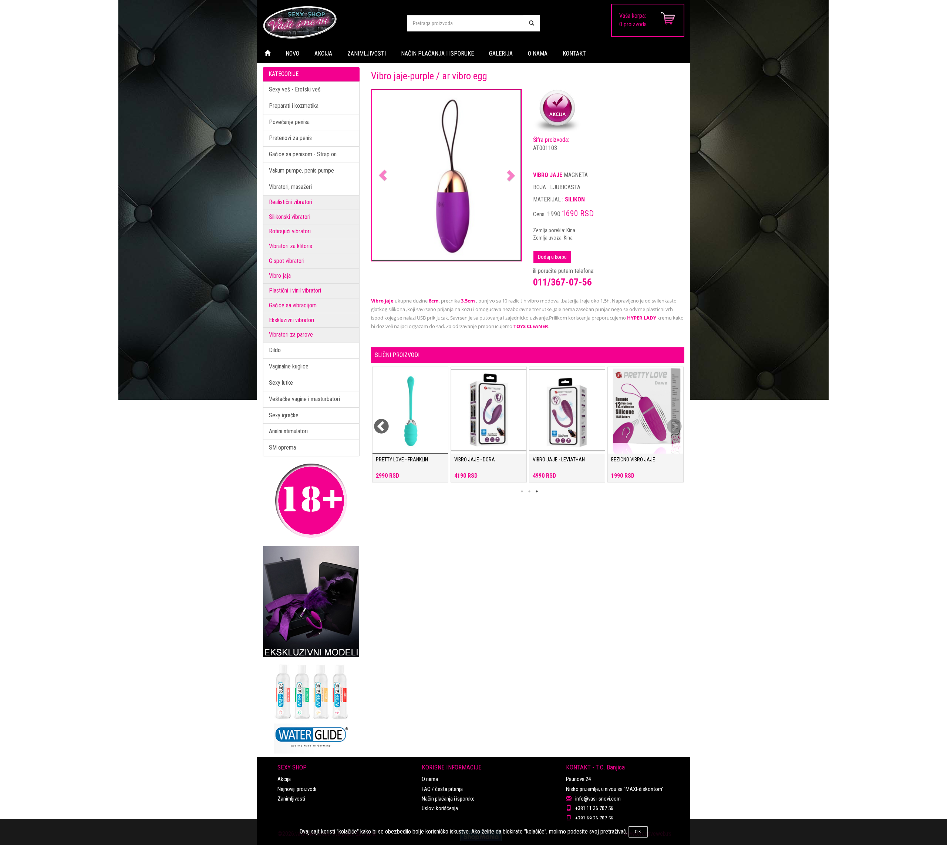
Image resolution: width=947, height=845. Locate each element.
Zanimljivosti (291, 798)
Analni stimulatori (288, 431)
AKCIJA (323, 53)
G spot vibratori (286, 260)
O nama (430, 779)
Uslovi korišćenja (440, 808)
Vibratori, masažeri (290, 186)
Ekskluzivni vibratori (291, 320)
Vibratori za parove (291, 334)
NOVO (292, 53)
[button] (383, 175)
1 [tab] (522, 491)
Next (669, 422)
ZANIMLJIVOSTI (366, 53)
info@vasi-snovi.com (598, 798)
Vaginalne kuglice (289, 366)
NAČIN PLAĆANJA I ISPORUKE (437, 53)
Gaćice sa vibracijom (293, 305)
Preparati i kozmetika (294, 105)
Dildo (275, 350)
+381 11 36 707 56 (594, 808)
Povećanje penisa (289, 122)
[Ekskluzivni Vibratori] (311, 601)
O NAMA (537, 53)
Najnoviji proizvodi (296, 789)
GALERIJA (501, 53)
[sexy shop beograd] (329, 22)
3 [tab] (536, 491)
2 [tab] (529, 491)
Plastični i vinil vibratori (295, 290)
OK (638, 831)
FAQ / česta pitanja (442, 789)
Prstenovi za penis (290, 137)
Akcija (284, 779)
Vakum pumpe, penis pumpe (301, 170)
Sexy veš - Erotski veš (294, 89)
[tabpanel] (410, 428)
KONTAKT (574, 53)
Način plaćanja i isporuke (448, 798)
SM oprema (282, 447)
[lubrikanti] (311, 705)
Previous (376, 422)
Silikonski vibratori (289, 216)
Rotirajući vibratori (290, 231)
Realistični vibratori (290, 202)
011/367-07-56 (562, 282)
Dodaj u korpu (552, 257)
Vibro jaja (280, 275)
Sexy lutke (281, 382)
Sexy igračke (284, 415)
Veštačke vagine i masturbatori (304, 399)
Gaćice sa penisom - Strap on (303, 154)
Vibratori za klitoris (290, 246)
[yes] (531, 23)
